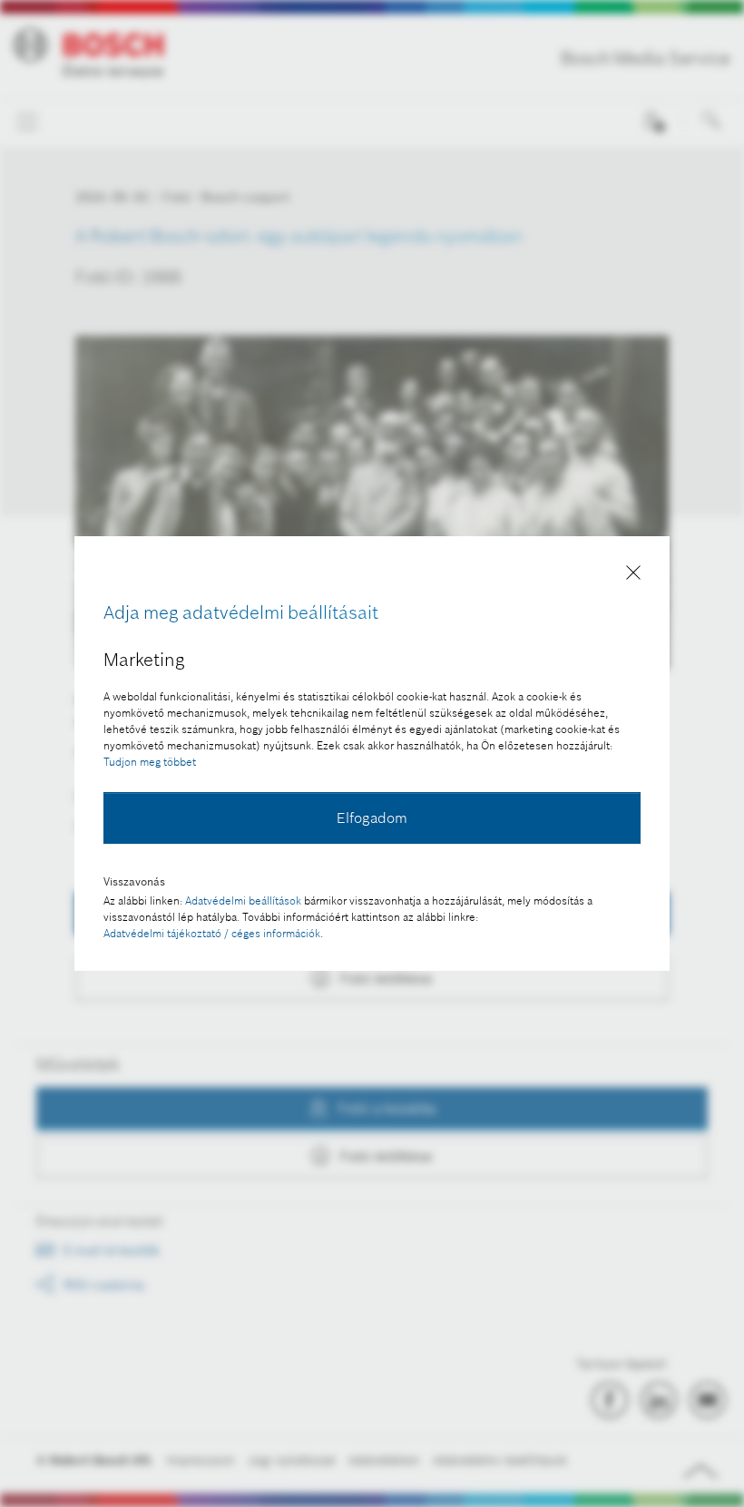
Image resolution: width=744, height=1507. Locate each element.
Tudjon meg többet (149, 761)
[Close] (633, 576)
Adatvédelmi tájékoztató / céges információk (211, 933)
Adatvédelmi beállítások (243, 900)
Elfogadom (372, 817)
